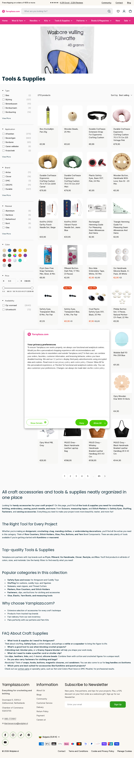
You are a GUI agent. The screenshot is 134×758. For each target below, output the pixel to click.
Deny (81, 423)
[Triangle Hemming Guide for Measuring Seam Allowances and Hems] (121, 208)
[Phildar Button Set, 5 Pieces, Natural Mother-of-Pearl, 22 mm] (121, 295)
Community (106, 3)
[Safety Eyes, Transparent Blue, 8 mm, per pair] (48, 295)
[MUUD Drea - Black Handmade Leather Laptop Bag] (72, 429)
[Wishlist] (118, 11)
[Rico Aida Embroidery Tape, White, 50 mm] (97, 255)
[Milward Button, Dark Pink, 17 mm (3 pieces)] (72, 255)
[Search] (109, 11)
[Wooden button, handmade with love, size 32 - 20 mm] (121, 162)
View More (6, 118)
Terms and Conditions (78, 751)
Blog (129, 3)
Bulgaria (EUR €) (50, 737)
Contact (119, 3)
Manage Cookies (124, 751)
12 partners (58, 359)
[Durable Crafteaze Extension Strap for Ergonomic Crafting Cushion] (97, 115)
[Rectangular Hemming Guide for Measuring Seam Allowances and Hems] (97, 208)
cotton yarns (23, 669)
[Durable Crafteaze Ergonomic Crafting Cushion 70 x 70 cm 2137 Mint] (72, 162)
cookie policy (79, 362)
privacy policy (64, 362)
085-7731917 (10, 719)
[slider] (3, 288)
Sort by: (120, 95)
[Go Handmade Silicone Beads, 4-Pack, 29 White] (121, 255)
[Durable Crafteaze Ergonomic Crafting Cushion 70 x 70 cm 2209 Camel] (48, 162)
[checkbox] (17, 95)
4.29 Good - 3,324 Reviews (71, 3)
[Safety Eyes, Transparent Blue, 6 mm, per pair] (72, 295)
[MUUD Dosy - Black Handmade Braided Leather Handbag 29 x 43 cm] (121, 429)
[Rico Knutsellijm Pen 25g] (48, 115)
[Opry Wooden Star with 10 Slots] (121, 383)
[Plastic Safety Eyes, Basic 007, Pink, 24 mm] (97, 162)
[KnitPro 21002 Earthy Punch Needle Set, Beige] (48, 208)
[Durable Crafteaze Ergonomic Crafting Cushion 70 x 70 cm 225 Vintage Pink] (121, 115)
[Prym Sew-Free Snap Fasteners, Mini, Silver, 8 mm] (48, 255)
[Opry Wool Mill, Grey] (48, 429)
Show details (36, 423)
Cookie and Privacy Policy (102, 751)
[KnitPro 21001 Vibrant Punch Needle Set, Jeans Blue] (72, 208)
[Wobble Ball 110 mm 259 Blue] (121, 339)
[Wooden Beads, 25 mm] (72, 115)
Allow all (98, 423)
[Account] (124, 11)
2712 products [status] (44, 95)
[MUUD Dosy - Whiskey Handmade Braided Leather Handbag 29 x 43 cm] (97, 429)
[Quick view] (55, 123)
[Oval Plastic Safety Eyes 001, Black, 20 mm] (97, 295)
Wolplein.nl (14, 751)
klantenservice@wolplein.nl (16, 723)
